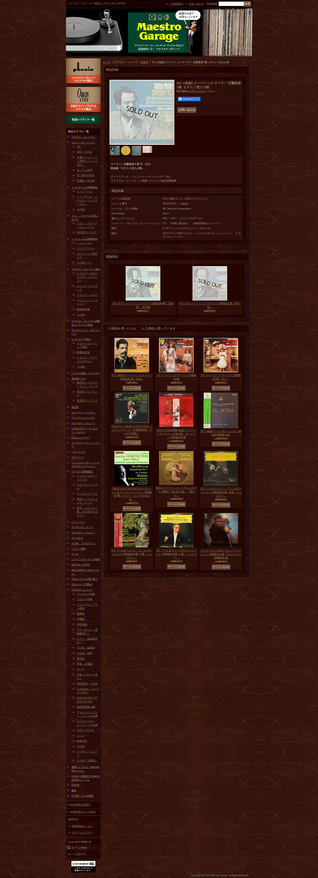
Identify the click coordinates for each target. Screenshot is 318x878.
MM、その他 (84, 152)
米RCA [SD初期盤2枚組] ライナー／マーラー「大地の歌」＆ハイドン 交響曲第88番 (176, 434)
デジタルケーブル (87, 493)
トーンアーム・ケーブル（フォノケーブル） (87, 200)
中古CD (75, 785)
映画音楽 (82, 740)
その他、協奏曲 (86, 647)
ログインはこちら (82, 832)
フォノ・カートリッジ (83, 142)
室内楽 (81, 658)
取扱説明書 (83, 309)
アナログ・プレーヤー (83, 137)
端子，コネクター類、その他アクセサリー (87, 512)
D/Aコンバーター (80, 437)
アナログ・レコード (82, 590)
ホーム (107, 62)
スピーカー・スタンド (83, 532)
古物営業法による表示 (83, 811)
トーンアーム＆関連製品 (84, 187)
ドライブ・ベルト (87, 294)
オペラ (81, 669)
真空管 (75, 407)
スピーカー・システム (83, 412)
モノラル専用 (84, 170)
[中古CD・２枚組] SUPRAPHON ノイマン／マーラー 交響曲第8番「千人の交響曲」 (131, 430)
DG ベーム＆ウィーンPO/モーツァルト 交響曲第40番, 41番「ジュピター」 (176, 554)
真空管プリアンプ (87, 400)
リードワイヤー (86, 248)
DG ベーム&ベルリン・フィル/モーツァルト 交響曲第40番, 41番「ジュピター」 (221, 492)
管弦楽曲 (82, 624)
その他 (81, 209)
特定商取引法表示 (80, 804)
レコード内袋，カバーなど (85, 373)
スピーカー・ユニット (83, 423)
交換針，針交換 (86, 180)
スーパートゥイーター (83, 417)
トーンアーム (84, 191)
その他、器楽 (84, 653)
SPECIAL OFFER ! (81, 564)
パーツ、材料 (78, 548)
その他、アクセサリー (83, 543)
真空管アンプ (78, 378)
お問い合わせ (196, 3)
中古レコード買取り (82, 584)
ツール (75, 554)
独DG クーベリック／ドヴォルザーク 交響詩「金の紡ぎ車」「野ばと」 (176, 491)
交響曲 (81, 619)
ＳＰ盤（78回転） (87, 760)
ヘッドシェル (84, 243)
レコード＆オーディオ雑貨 (85, 559)
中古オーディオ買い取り (84, 579)
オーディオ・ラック (82, 527)
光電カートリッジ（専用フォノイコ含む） (87, 161)
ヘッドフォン (78, 522)
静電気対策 (83, 352)
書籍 (73, 790)
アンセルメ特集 (86, 593)
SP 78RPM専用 (85, 175)
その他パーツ (84, 262)
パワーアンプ (78, 452)
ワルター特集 (84, 599)
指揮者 (81, 613)
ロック (81, 735)
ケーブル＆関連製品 (82, 471)
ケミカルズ (77, 538)
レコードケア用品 (80, 339)
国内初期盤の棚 (86, 706)
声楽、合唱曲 (84, 663)
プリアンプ (77, 457)
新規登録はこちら (82, 826)
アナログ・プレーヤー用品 (85, 269)
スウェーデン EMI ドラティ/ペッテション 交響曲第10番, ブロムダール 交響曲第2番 (221, 554)
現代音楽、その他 (87, 683)
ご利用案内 (175, 3)
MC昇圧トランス (86, 232)
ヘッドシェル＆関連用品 (84, 239)
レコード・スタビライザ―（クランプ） (87, 277)
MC (79, 146)
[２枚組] (141, 144)
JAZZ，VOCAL (86, 730)
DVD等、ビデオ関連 (82, 796)
